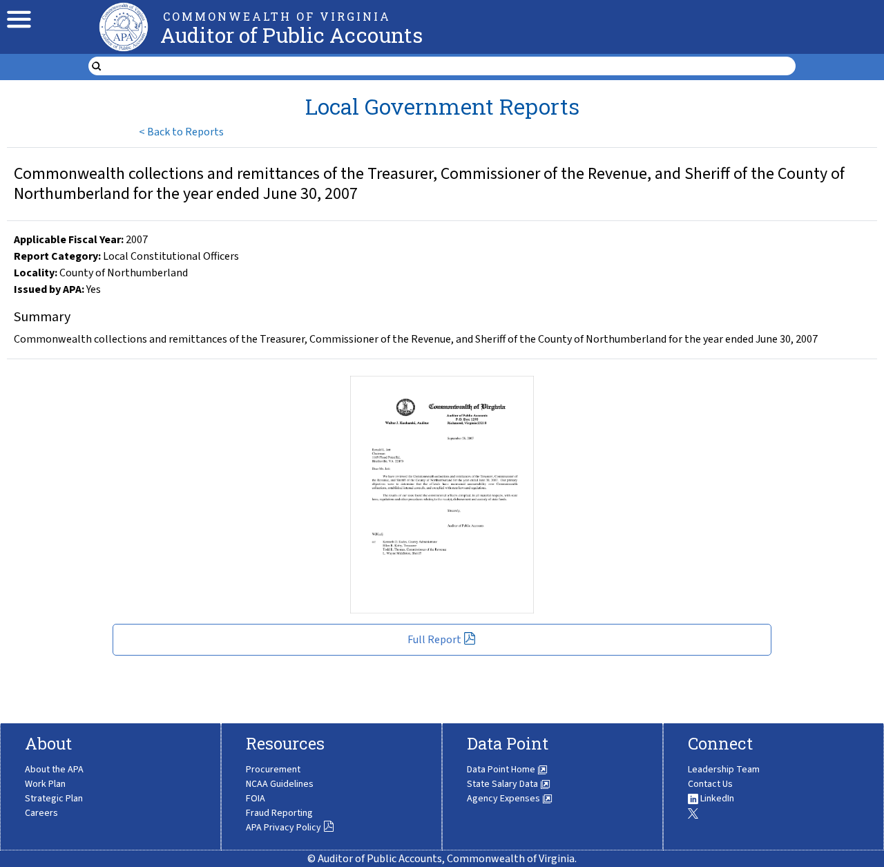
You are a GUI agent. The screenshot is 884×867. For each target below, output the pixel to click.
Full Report (434, 639)
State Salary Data (503, 784)
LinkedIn (716, 799)
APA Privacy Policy (283, 828)
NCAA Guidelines (280, 784)
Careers (41, 813)
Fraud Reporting (279, 813)
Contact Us (710, 784)
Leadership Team (724, 770)
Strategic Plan (54, 799)
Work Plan (45, 784)
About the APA (54, 770)
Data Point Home (502, 770)
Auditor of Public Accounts (291, 34)
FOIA (255, 799)
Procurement (273, 770)
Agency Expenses (504, 799)
